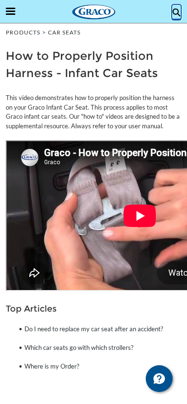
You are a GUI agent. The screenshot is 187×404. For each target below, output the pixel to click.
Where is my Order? (51, 366)
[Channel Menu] (159, 378)
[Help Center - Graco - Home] (93, 12)
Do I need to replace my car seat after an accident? (93, 329)
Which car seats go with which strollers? (78, 347)
